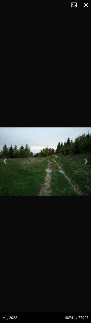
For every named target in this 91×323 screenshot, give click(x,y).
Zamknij (86, 5)
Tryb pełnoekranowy (76, 5)
